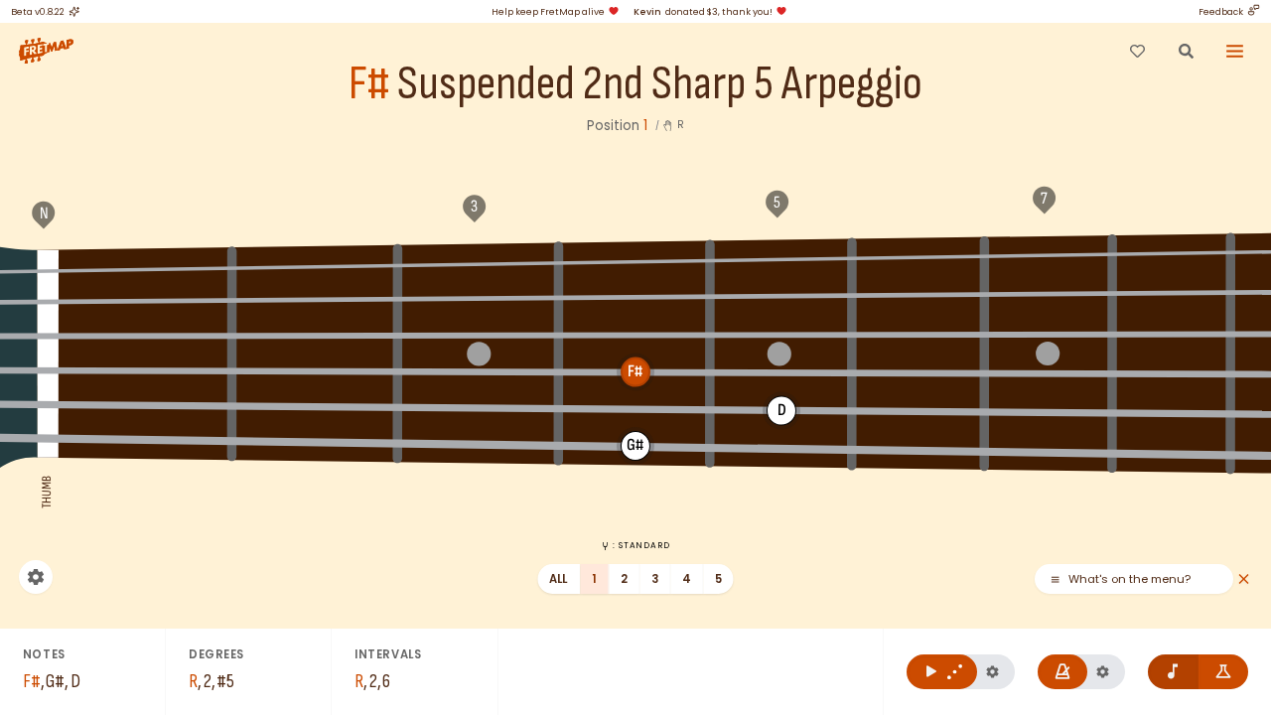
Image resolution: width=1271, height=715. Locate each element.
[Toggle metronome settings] (1102, 671)
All (558, 579)
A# (919, 255)
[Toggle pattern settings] (992, 671)
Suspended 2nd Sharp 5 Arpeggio (659, 85)
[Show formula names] (1224, 671)
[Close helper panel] (1243, 579)
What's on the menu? (1129, 579)
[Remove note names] (1173, 671)
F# (369, 85)
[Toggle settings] (36, 577)
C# (315, 300)
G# (635, 259)
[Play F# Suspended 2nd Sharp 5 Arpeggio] (942, 671)
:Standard (641, 545)
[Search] (1185, 51)
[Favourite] (1137, 51)
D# (635, 297)
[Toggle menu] (1235, 51)
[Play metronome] (1063, 671)
